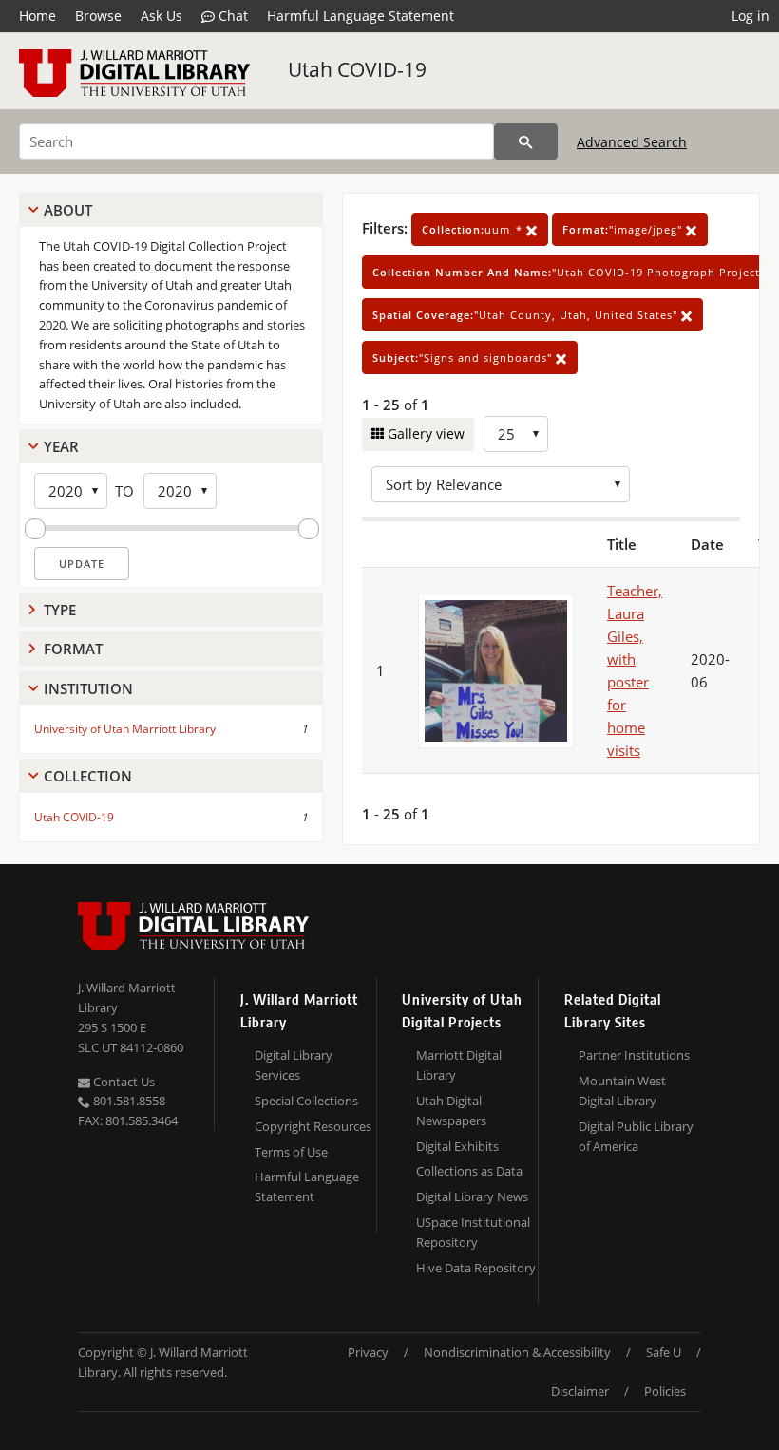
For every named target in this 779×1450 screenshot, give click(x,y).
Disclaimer (580, 1391)
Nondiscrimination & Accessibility (517, 1352)
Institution (88, 688)
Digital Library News (472, 1196)
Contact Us (122, 1081)
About (68, 209)
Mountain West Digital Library (622, 1090)
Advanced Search (632, 142)
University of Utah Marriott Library (125, 729)
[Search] (526, 141)
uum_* (474, 229)
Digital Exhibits (457, 1146)
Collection (88, 775)
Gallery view (424, 433)
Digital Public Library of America (636, 1136)
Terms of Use (291, 1151)
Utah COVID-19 (357, 69)
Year (61, 446)
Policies (665, 1391)
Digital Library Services (293, 1064)
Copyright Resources (313, 1126)
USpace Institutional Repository (473, 1232)
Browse (98, 16)
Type (60, 609)
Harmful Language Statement (360, 16)
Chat (231, 16)
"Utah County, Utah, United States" (526, 315)
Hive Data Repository (476, 1267)
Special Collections (306, 1100)
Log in (751, 16)
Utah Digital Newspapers (451, 1110)
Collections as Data (469, 1170)
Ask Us (161, 16)
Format (73, 648)
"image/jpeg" (624, 229)
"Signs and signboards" (464, 357)
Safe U (663, 1352)
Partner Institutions (634, 1055)
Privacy (368, 1352)
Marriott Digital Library (459, 1064)
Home (37, 16)
